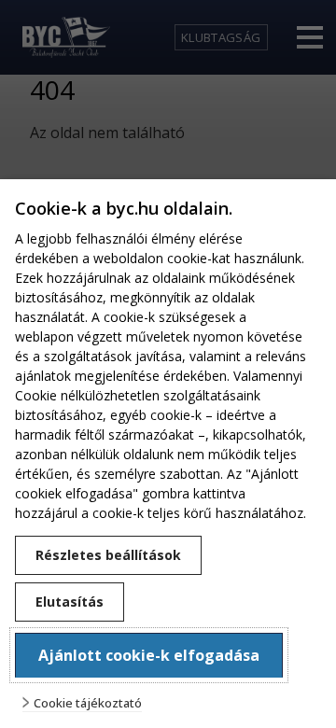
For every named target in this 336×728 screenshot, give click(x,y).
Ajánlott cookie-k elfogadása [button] (148, 655)
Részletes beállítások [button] (108, 555)
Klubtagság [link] (220, 37)
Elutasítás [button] (69, 601)
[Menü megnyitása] (310, 37)
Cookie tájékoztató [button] (88, 703)
